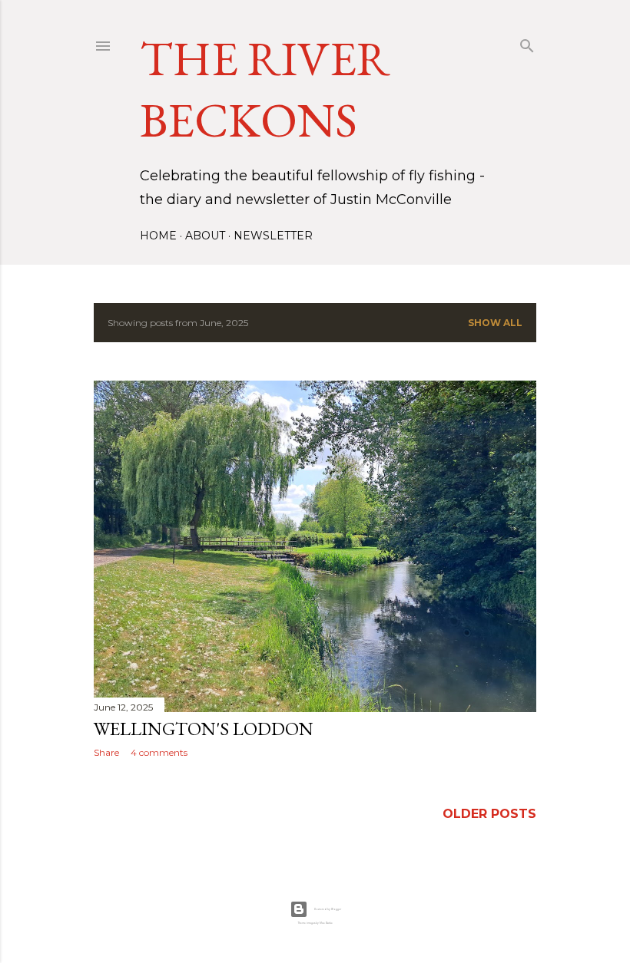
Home (158, 235)
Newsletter (273, 235)
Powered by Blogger (327, 909)
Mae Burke (326, 923)
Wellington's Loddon (203, 728)
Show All (495, 322)
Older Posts (489, 813)
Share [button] (106, 752)
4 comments (159, 752)
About (205, 235)
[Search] (527, 43)
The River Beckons (265, 89)
